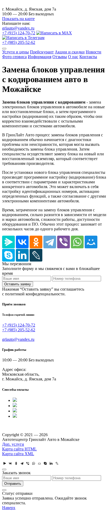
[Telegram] (49, 242)
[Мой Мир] (91, 242)
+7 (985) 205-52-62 (18, 42)
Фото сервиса (14, 56)
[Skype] (8, 255)
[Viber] (63, 242)
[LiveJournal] (36, 255)
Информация (39, 56)
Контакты (88, 56)
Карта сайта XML (18, 453)
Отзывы (59, 56)
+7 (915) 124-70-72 (18, 33)
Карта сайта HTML (19, 449)
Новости (93, 52)
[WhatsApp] (77, 242)
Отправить (12, 484)
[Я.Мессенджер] (8, 242)
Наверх (8, 507)
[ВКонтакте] (22, 242)
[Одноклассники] (36, 242)
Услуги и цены (15, 52)
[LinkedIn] (22, 255)
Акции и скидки (70, 52)
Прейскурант (42, 52)
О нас (73, 56)
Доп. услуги (13, 444)
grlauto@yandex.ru (18, 28)
